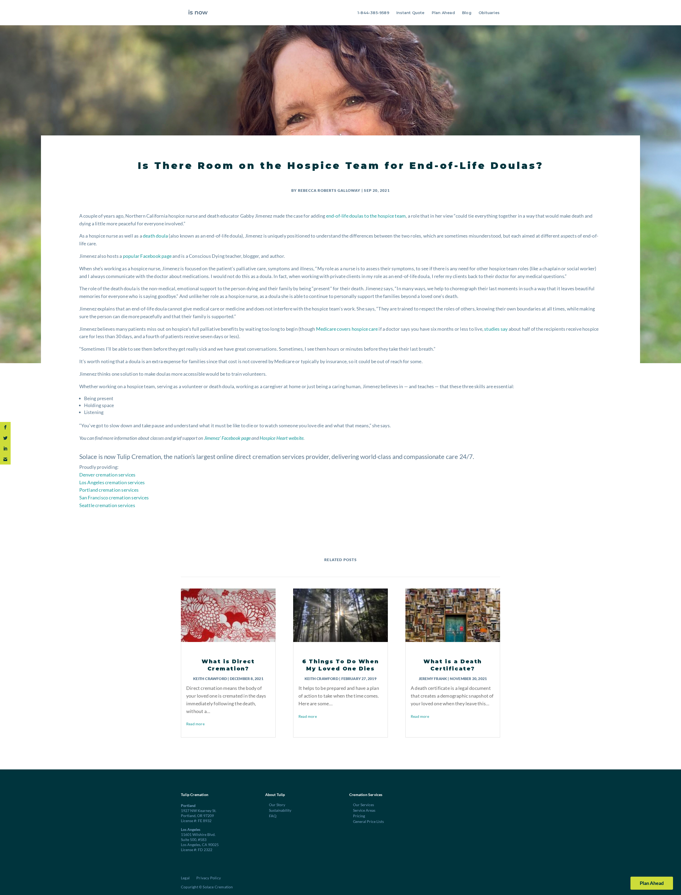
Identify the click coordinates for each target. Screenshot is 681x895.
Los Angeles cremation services (112, 482)
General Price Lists (368, 821)
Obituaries (489, 12)
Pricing (359, 816)
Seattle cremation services (107, 505)
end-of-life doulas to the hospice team (366, 216)
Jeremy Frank (433, 678)
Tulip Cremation (139, 456)
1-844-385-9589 (373, 12)
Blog (466, 12)
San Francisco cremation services (114, 497)
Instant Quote (410, 12)
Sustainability (280, 810)
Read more (195, 724)
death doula (155, 236)
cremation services (278, 456)
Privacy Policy (208, 878)
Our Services (363, 804)
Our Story (277, 804)
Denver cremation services (107, 475)
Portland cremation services (109, 490)
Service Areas (364, 810)
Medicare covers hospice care (347, 329)
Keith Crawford (210, 678)
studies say (496, 329)
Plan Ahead (443, 12)
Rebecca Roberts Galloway (329, 190)
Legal (185, 878)
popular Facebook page (147, 256)
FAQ (272, 816)
